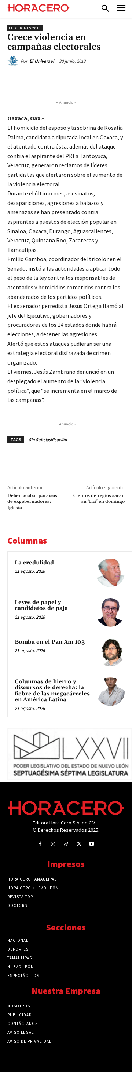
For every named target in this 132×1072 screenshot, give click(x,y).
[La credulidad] (110, 573)
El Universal (41, 61)
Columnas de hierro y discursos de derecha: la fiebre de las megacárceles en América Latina (52, 690)
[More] (122, 80)
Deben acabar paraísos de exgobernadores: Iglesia (32, 502)
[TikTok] (65, 844)
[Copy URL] (105, 80)
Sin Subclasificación (48, 439)
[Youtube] (91, 844)
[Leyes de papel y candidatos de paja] (110, 612)
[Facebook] (37, 80)
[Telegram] (88, 80)
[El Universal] (14, 61)
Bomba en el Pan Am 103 (50, 642)
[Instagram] (53, 844)
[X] (54, 80)
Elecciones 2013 (25, 28)
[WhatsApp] (71, 80)
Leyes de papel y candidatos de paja (41, 605)
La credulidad (34, 562)
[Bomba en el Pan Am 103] (110, 652)
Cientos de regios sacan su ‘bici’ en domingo (99, 498)
